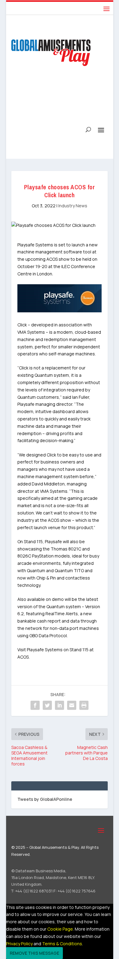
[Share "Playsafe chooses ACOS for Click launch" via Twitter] (47, 705)
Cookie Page (60, 929)
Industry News (72, 206)
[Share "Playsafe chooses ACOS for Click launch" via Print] (84, 705)
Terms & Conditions (62, 943)
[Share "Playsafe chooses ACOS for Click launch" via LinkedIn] (59, 705)
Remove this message (34, 953)
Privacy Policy (19, 943)
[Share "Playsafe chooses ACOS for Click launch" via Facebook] (35, 705)
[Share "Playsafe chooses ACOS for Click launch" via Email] (72, 705)
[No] (66, 955)
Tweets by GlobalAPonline (44, 799)
